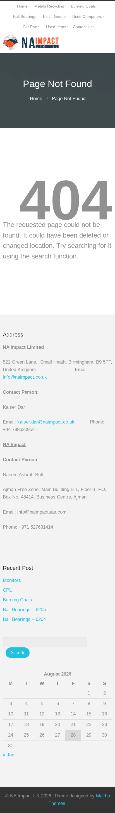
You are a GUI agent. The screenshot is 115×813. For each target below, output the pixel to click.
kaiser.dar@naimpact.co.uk (46, 422)
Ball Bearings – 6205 (24, 609)
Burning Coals (17, 600)
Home (36, 98)
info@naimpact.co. (22, 377)
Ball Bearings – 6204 (24, 619)
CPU (8, 590)
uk (44, 377)
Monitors (12, 580)
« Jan (8, 755)
